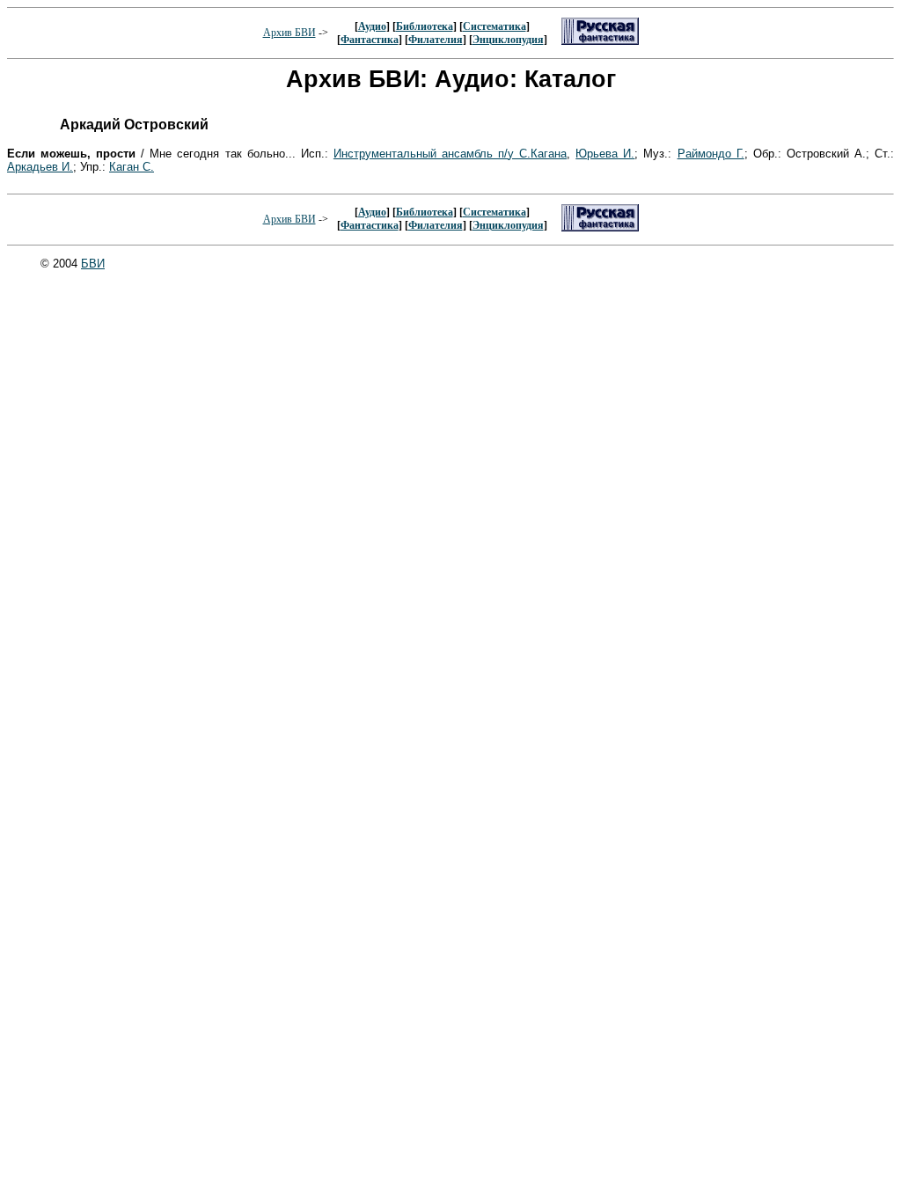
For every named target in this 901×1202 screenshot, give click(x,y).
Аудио (372, 26)
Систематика (494, 26)
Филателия (435, 39)
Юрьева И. (604, 153)
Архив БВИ (289, 32)
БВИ (93, 263)
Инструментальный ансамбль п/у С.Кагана (450, 153)
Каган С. (131, 166)
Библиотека (424, 26)
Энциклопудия (508, 39)
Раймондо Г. (711, 153)
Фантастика (370, 39)
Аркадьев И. (40, 166)
